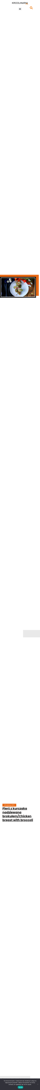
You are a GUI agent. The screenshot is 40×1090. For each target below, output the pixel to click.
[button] (20, 8)
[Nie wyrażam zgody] (38, 1084)
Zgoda (20, 1087)
